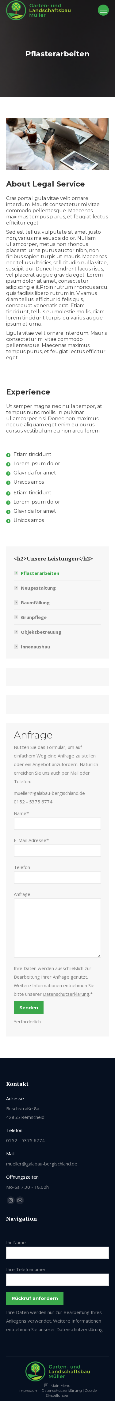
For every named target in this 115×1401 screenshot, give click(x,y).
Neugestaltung (38, 588)
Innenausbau (35, 647)
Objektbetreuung (41, 632)
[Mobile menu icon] (103, 10)
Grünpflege (34, 617)
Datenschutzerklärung (66, 994)
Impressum (28, 1390)
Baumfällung (35, 602)
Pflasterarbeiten (40, 573)
